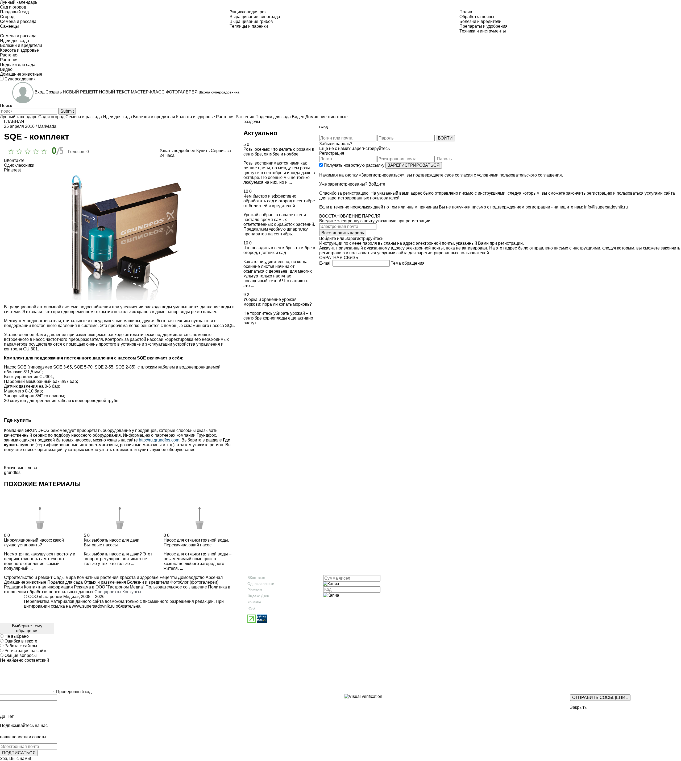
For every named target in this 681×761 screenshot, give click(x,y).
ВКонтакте (256, 577)
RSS (251, 608)
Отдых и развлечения (104, 582)
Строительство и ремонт (28, 577)
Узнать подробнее (177, 150)
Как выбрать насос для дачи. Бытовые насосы (112, 542)
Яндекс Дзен (258, 596)
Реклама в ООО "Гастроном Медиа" (109, 587)
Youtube (254, 602)
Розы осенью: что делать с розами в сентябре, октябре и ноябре (278, 151)
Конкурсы (131, 592)
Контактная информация (48, 587)
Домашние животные (25, 582)
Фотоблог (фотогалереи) (193, 582)
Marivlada (47, 126)
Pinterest (254, 590)
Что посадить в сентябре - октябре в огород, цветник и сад (279, 250)
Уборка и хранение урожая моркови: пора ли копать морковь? (277, 301)
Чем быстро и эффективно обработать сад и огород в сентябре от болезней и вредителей (279, 201)
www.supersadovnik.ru (93, 606)
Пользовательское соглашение (176, 587)
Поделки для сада (64, 582)
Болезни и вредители (147, 582)
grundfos (12, 472)
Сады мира (64, 577)
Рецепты (168, 577)
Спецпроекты (107, 592)
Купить (203, 150)
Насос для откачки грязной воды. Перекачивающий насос (196, 542)
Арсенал (214, 577)
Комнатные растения (97, 577)
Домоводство (191, 577)
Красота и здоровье (139, 577)
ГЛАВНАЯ (14, 121)
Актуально (260, 133)
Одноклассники (260, 584)
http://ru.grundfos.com (159, 440)
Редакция (13, 587)
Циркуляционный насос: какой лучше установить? (34, 542)
